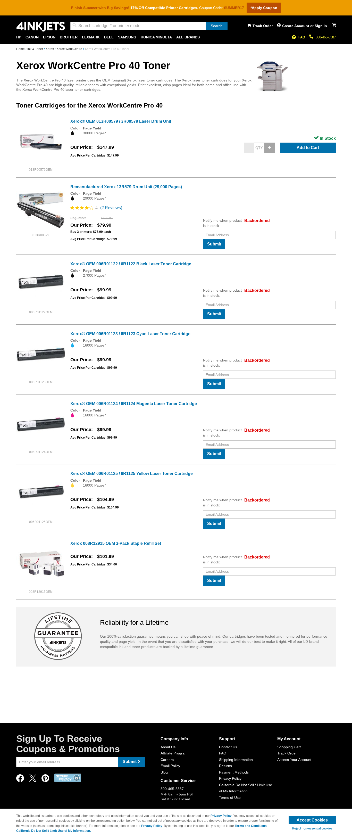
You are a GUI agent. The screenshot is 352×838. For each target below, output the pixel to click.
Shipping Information (236, 760)
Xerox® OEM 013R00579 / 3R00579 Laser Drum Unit (120, 121)
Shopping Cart (289, 747)
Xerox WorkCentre (69, 49)
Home (21, 49)
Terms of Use (230, 797)
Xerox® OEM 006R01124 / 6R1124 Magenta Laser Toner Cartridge (133, 403)
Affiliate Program (174, 753)
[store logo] (40, 27)
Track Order (263, 26)
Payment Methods (234, 772)
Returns (225, 766)
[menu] (176, 37)
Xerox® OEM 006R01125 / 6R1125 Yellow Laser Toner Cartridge (131, 473)
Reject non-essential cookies (312, 828)
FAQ (301, 37)
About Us (168, 747)
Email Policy (170, 766)
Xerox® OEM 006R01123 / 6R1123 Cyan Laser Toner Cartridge (130, 334)
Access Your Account (294, 760)
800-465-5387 (326, 37)
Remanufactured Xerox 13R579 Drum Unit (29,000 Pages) (126, 187)
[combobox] (149, 26)
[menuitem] (18, 37)
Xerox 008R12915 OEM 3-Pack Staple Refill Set (115, 543)
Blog (164, 772)
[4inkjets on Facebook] (20, 780)
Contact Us (228, 747)
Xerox (50, 49)
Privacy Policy (230, 778)
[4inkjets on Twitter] (33, 780)
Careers (167, 760)
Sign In (321, 26)
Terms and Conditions (251, 826)
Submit (214, 244)
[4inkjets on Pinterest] (45, 780)
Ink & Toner (35, 49)
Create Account (296, 26)
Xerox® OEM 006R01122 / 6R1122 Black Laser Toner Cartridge (130, 264)
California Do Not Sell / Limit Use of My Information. (53, 831)
